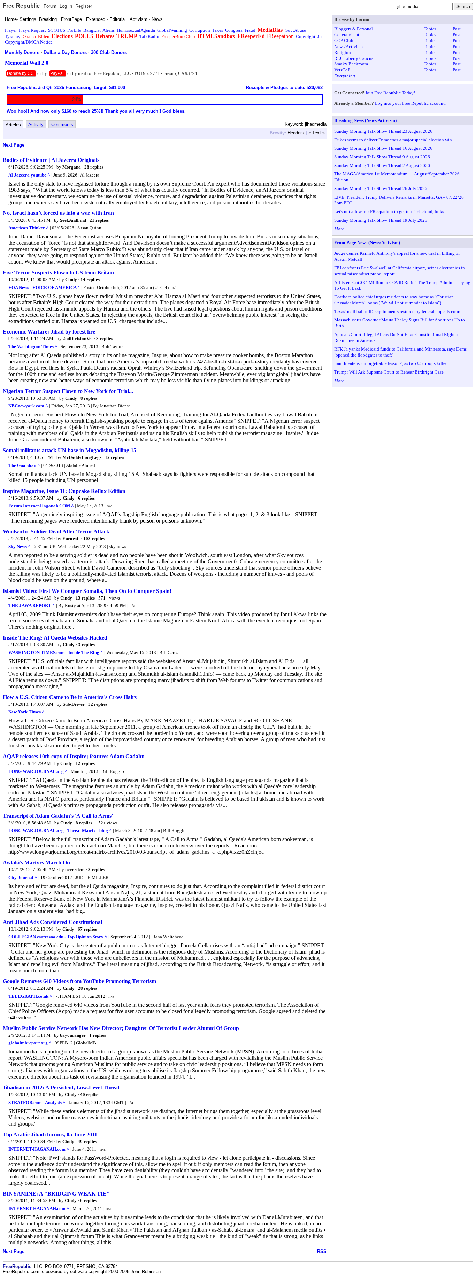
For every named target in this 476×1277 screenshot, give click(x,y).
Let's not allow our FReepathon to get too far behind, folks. (389, 211)
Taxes (217, 30)
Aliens (108, 30)
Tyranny (13, 36)
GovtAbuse (295, 30)
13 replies (85, 598)
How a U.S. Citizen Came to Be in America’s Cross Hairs (70, 697)
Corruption (199, 30)
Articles (13, 124)
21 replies (99, 220)
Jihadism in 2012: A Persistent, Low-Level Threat (61, 1087)
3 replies (86, 644)
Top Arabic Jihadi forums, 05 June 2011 (50, 1134)
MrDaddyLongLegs (81, 457)
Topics (430, 28)
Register (83, 6)
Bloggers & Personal (353, 28)
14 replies (90, 279)
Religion (342, 52)
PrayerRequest (32, 30)
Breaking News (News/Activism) (365, 120)
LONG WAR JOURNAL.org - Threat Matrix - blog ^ (60, 830)
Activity (36, 124)
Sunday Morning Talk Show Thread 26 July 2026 (380, 188)
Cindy (71, 279)
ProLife (74, 30)
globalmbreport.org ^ (30, 1042)
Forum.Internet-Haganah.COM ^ (41, 505)
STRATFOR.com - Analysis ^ (37, 1102)
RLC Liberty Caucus (353, 58)
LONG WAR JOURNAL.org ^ (38, 771)
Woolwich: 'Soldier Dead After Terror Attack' (57, 531)
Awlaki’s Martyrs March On (36, 862)
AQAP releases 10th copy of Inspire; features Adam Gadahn (74, 756)
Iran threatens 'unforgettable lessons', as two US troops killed (391, 363)
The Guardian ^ (24, 465)
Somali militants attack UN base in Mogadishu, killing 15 (69, 450)
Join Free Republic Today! (390, 92)
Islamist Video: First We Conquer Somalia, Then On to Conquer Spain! (87, 591)
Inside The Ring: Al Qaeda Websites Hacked (55, 638)
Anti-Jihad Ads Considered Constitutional (52, 922)
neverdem (75, 869)
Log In (66, 6)
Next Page (13, 145)
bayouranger (73, 1035)
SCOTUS (56, 30)
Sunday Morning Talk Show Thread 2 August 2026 (382, 165)
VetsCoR (342, 69)
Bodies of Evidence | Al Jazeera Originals (51, 160)
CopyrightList (309, 36)
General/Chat (346, 34)
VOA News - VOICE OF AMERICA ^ (44, 287)
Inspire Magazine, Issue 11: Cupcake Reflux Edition (64, 491)
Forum (50, 6)
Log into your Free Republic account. (410, 103)
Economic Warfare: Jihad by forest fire (49, 332)
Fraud (250, 30)
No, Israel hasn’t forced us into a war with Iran (58, 213)
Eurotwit (71, 538)
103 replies (94, 538)
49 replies (87, 1141)
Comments (62, 124)
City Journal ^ (22, 877)
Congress (234, 30)
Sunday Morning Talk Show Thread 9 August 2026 (382, 156)
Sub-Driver (74, 704)
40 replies (89, 1094)
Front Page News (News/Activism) (367, 242)
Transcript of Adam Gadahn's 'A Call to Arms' (58, 816)
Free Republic (21, 6)
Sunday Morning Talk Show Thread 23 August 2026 (383, 131)
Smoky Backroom (351, 63)
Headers (295, 132)
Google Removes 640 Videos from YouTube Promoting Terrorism (79, 981)
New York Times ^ (26, 711)
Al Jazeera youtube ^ (29, 175)
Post (457, 28)
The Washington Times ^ (32, 346)
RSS (322, 1251)
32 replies (97, 704)
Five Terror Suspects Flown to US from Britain (58, 272)
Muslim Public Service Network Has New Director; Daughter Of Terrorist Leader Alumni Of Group (121, 1028)
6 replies (86, 498)
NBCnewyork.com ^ (28, 405)
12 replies (114, 457)
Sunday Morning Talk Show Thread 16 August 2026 (383, 148)
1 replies (97, 1035)
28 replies (93, 167)
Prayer (11, 30)
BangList (92, 30)
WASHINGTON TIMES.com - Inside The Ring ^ (55, 652)
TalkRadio (149, 36)
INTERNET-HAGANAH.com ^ (38, 1149)
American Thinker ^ (28, 227)
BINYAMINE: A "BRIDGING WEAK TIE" (56, 1194)
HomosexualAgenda (136, 30)
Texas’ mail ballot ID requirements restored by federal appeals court (397, 311)
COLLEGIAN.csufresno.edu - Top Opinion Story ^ (57, 936)
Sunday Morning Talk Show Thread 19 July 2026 (380, 220)
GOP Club (343, 40)
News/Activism (348, 46)
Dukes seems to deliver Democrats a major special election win (393, 139)
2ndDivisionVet (78, 338)
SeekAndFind (73, 220)
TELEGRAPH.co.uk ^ (30, 996)
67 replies (87, 929)
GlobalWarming (172, 30)
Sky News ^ (19, 546)
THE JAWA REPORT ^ (31, 605)
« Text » (316, 132)
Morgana (71, 167)
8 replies (104, 338)
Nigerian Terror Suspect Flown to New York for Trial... (68, 391)
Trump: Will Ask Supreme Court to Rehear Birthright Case (389, 372)
